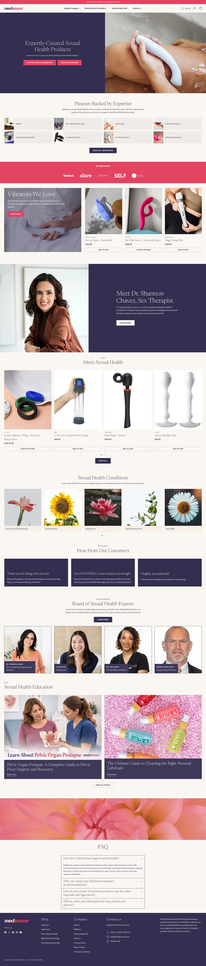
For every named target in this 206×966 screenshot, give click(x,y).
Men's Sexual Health (49, 934)
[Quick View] (119, 191)
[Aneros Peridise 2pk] (178, 399)
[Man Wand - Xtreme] (128, 399)
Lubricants (45, 929)
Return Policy (79, 947)
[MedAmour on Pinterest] (13, 933)
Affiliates (77, 929)
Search (77, 925)
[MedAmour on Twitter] (9, 933)
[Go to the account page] (194, 8)
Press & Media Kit (81, 934)
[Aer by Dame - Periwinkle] (103, 211)
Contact (77, 938)
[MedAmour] (13, 8)
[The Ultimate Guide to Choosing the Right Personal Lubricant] (153, 727)
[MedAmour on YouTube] (20, 933)
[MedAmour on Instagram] (16, 933)
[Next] (201, 410)
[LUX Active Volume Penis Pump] (78, 399)
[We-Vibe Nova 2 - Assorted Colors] (143, 211)
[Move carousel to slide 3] (104, 454)
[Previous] (5, 410)
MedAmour (22, 960)
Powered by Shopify (35, 960)
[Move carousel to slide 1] (101, 454)
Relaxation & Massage (50, 938)
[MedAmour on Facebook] (5, 933)
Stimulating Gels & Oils (50, 942)
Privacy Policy (80, 942)
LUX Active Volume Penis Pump (71, 435)
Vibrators (45, 925)
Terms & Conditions (82, 951)
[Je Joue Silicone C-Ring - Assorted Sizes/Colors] (28, 399)
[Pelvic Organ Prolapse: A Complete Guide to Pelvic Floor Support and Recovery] (53, 727)
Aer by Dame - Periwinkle (98, 240)
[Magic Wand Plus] (183, 211)
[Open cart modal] (200, 8)
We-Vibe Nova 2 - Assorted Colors (143, 240)
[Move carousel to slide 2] (103, 535)
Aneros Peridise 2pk (165, 435)
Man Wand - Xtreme (115, 435)
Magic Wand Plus (174, 240)
